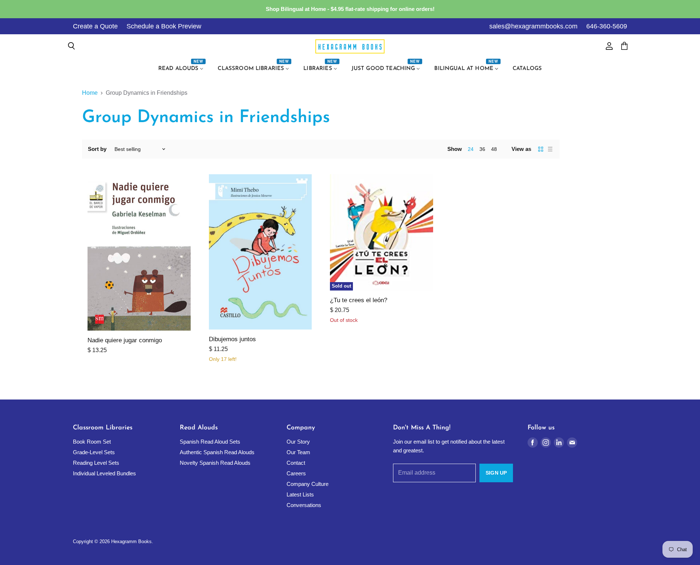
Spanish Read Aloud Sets (210, 442)
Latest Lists (300, 494)
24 (471, 149)
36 (482, 149)
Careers (296, 473)
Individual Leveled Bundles (104, 473)
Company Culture (307, 484)
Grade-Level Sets (94, 452)
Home (90, 93)
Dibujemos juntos (232, 339)
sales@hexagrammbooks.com (533, 26)
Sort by (97, 149)
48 (494, 149)
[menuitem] (182, 69)
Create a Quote (95, 26)
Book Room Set (92, 442)
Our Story (298, 442)
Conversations (304, 505)
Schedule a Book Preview (164, 26)
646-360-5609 (606, 26)
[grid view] (540, 149)
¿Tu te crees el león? (358, 300)
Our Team (298, 452)
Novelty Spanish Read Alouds (215, 463)
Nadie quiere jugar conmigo (125, 340)
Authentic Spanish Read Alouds (217, 452)
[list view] (550, 149)
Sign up (496, 473)
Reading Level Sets (96, 463)
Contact (296, 463)
